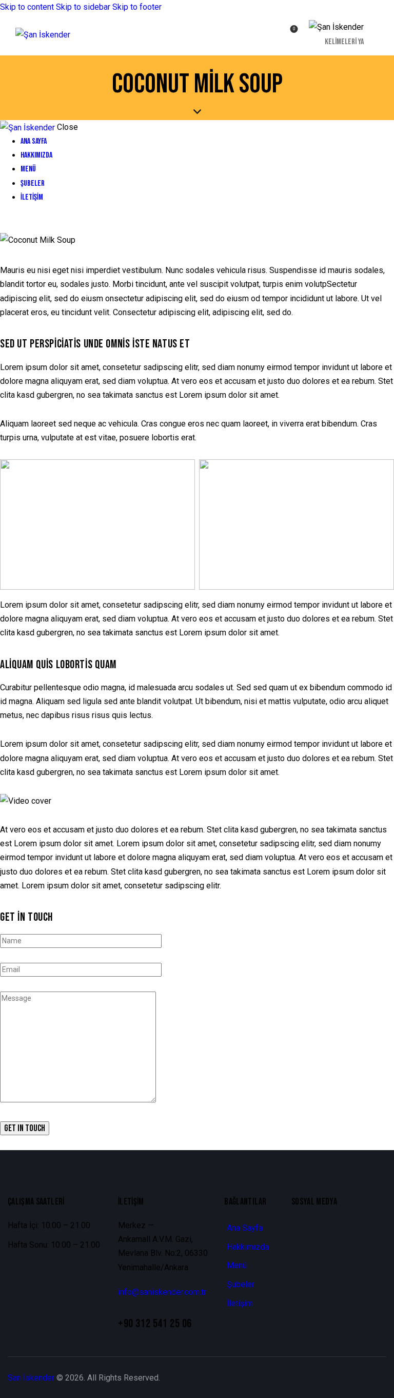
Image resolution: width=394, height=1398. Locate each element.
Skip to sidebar (83, 7)
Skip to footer (137, 7)
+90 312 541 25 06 (155, 1324)
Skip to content (27, 7)
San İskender (31, 1378)
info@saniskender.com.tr (162, 1292)
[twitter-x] (3, 226)
